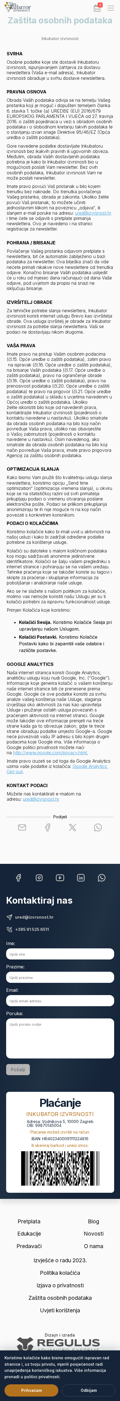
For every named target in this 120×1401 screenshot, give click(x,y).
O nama (93, 1246)
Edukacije (29, 1233)
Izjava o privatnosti (60, 1285)
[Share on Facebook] (47, 827)
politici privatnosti (41, 1376)
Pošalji (18, 1069)
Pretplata (29, 1221)
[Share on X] (72, 827)
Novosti (94, 1233)
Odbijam (89, 1390)
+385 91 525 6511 (32, 929)
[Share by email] (22, 827)
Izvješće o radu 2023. (60, 1260)
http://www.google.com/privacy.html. (50, 752)
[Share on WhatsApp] (98, 827)
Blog (93, 1221)
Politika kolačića (60, 1273)
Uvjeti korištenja (60, 1310)
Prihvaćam (31, 1390)
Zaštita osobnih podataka (60, 1298)
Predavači (29, 1246)
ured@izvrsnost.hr (93, 213)
